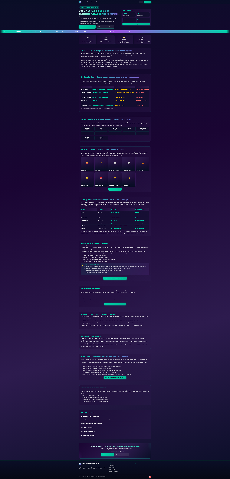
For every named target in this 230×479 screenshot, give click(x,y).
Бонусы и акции (112, 469)
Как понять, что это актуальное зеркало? (90, 416)
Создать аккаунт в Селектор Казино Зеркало (115, 303)
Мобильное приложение (113, 471)
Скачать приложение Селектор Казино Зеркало (115, 377)
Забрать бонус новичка (121, 454)
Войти (141, 1)
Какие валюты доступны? (87, 427)
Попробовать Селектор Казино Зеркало (136, 24)
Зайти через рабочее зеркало (87, 26)
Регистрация (147, 1)
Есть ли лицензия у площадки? (88, 435)
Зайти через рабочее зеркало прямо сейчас (115, 278)
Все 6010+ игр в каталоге (115, 189)
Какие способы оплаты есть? (88, 431)
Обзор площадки (112, 465)
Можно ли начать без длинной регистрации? (91, 423)
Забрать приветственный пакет (105, 26)
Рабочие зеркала (112, 467)
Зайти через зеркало (107, 454)
